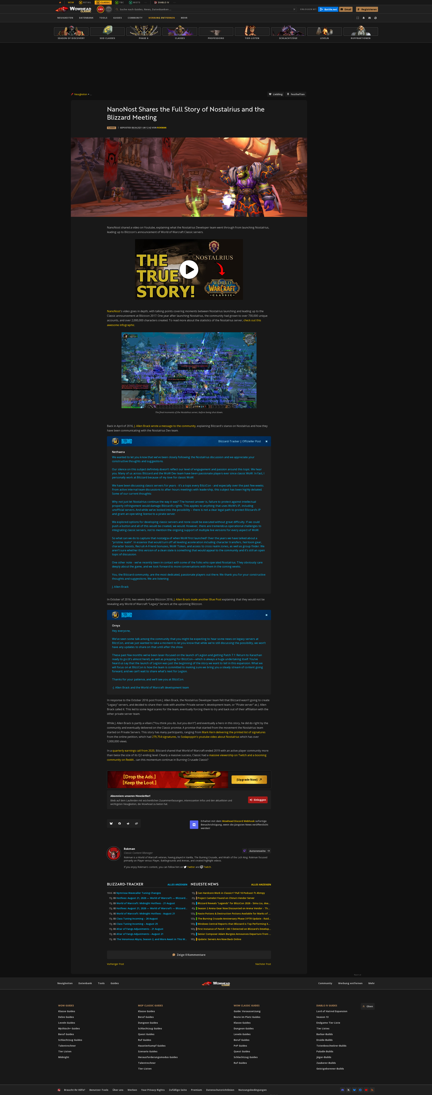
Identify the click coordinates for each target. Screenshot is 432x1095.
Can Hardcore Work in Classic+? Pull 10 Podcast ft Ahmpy (231, 893)
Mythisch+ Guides (69, 1028)
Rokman (161, 127)
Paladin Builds (324, 1051)
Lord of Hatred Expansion (331, 1011)
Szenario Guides (147, 1051)
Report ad (357, 975)
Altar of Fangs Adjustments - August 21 (139, 934)
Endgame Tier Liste (328, 1022)
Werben (132, 1089)
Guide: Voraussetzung (247, 1011)
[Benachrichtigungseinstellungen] (363, 17)
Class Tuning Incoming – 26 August (137, 918)
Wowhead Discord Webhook (238, 821)
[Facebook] (119, 823)
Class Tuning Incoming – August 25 (137, 923)
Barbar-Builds (324, 1034)
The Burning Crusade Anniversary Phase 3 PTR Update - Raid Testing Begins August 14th (234, 918)
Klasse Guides (66, 1011)
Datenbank (86, 17)
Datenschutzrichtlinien (220, 1089)
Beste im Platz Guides (247, 1017)
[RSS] (372, 1089)
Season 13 (322, 1017)
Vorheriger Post (115, 964)
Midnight (63, 1057)
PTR (108, 9)
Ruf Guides (144, 1040)
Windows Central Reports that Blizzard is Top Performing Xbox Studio (234, 923)
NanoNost (113, 311)
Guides (117, 17)
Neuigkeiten (65, 17)
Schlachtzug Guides (70, 1040)
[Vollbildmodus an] (357, 17)
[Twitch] (244, 850)
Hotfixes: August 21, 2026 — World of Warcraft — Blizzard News (151, 898)
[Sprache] (375, 17)
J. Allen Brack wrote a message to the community (165, 426)
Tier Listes (322, 1028)
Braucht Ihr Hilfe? (74, 1089)
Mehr (371, 983)
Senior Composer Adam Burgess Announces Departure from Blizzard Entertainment (234, 934)
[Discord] (342, 1089)
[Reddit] (128, 823)
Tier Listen (64, 1051)
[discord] (194, 824)
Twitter (191, 867)
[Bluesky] (111, 823)
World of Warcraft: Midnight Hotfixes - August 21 (145, 913)
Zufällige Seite (178, 1089)
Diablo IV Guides (326, 1005)
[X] (348, 1089)
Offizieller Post (251, 441)
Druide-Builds (324, 1040)
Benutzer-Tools (98, 1089)
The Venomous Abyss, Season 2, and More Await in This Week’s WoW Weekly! (151, 939)
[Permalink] (136, 823)
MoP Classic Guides (150, 1005)
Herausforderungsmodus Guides (158, 1057)
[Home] (75, 9)
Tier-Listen (145, 1068)
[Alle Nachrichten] (60, 3)
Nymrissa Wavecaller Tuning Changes (138, 893)
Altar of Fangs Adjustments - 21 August (139, 928)
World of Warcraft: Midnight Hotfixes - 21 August (145, 903)
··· (145, 2)
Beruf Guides (66, 1034)
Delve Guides (66, 1017)
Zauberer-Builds (326, 1062)
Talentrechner (67, 1045)
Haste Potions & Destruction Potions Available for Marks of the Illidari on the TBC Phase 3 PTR (234, 913)
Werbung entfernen (161, 17)
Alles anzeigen (177, 884)
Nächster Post (263, 964)
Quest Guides (146, 1034)
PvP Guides (240, 1045)
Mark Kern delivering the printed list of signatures (233, 732)
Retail (87, 2)
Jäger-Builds (323, 1057)
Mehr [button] (184, 17)
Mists (136, 2)
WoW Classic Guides (247, 1005)
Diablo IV (163, 2)
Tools (101, 983)
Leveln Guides (66, 1022)
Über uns (118, 1089)
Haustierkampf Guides (152, 1045)
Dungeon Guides (148, 1022)
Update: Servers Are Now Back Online (219, 939)
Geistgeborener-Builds (330, 1068)
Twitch (207, 867)
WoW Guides (66, 1005)
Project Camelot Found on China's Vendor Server (226, 898)
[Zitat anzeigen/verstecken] (266, 441)
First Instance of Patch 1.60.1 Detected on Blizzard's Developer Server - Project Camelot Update (234, 928)
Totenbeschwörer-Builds (331, 1045)
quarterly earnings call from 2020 (133, 750)
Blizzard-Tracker (228, 441)
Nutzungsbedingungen (252, 1089)
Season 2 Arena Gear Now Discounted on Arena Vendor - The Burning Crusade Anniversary (234, 908)
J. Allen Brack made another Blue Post (198, 599)
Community (135, 17)
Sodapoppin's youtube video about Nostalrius (210, 737)
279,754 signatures (164, 737)
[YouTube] (366, 1089)
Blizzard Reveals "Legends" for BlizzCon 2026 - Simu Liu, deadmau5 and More (234, 903)
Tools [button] (103, 17)
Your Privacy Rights (153, 1089)
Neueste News (204, 884)
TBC (121, 2)
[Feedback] (369, 17)
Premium (196, 1089)
